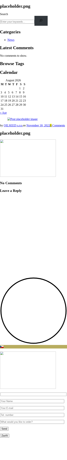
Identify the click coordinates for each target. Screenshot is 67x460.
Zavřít (4, 435)
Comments (57, 125)
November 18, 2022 (38, 125)
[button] (33, 343)
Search (4, 14)
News (10, 39)
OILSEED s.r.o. (13, 125)
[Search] (41, 21)
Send (4, 428)
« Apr (3, 112)
